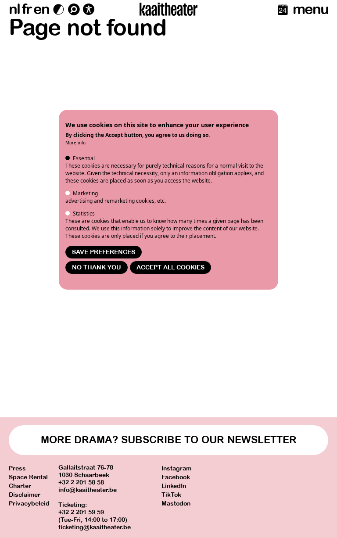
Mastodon (175, 503)
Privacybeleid (29, 503)
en (41, 9)
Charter (20, 486)
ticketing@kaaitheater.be (94, 527)
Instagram (176, 468)
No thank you (96, 267)
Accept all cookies (170, 267)
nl (14, 9)
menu (310, 9)
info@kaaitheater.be (87, 490)
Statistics (84, 213)
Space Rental (28, 477)
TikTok (171, 495)
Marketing (85, 193)
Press (17, 468)
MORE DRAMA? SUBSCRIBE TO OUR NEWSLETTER (169, 440)
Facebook (175, 477)
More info (75, 143)
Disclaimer (24, 495)
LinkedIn (173, 486)
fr (26, 9)
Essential (84, 158)
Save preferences (103, 252)
